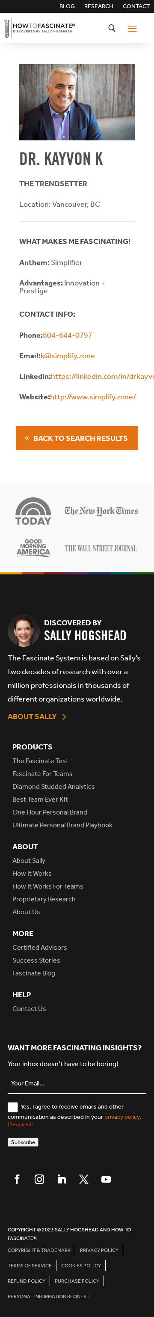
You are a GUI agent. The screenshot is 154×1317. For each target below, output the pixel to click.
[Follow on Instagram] (39, 1179)
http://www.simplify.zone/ (93, 397)
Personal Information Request (48, 1296)
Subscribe (23, 1142)
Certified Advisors (39, 947)
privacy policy (121, 1117)
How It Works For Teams (47, 886)
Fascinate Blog (33, 973)
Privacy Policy (99, 1250)
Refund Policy (26, 1281)
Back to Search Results (80, 438)
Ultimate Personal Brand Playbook (62, 825)
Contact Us (29, 1009)
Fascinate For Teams (42, 774)
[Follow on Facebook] (17, 1179)
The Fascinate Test (40, 761)
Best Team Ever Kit (40, 799)
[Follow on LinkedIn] (61, 1179)
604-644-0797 (67, 335)
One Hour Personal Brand (49, 812)
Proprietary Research (44, 899)
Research (98, 6)
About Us (26, 912)
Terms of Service (30, 1266)
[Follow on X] (83, 1179)
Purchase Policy (77, 1281)
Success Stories (36, 960)
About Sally (32, 716)
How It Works (32, 873)
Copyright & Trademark (39, 1250)
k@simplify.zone (68, 356)
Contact (136, 6)
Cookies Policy (81, 1266)
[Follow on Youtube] (106, 1179)
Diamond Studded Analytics (53, 786)
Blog (67, 6)
